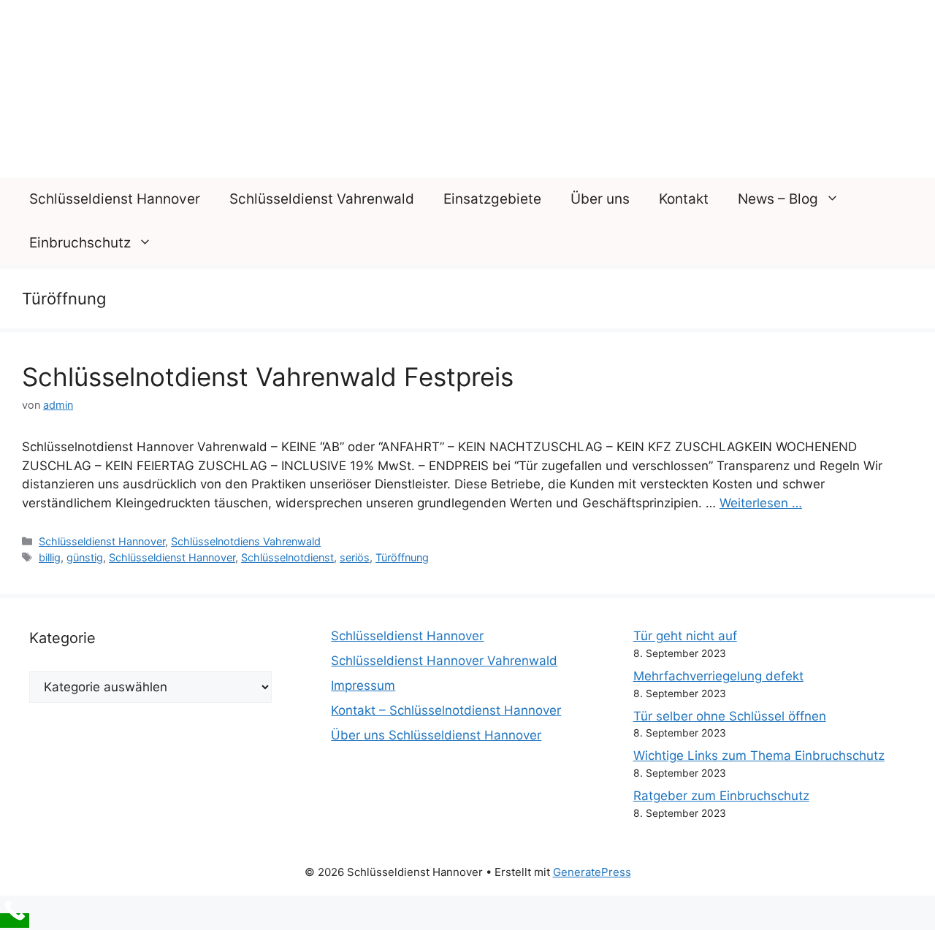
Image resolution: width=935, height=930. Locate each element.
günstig (84, 557)
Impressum (363, 685)
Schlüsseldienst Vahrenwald (321, 199)
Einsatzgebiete (492, 199)
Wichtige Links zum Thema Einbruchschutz (759, 755)
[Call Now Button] (14, 920)
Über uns (600, 199)
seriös (355, 557)
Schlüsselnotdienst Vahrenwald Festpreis (268, 376)
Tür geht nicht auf (685, 636)
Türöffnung (402, 557)
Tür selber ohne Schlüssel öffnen (729, 716)
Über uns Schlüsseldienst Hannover (436, 735)
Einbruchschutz (80, 242)
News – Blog (778, 199)
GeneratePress (592, 872)
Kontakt (684, 199)
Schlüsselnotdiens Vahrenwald (246, 541)
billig (50, 557)
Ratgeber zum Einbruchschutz (721, 795)
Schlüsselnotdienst (287, 557)
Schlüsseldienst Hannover (114, 199)
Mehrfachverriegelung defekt (718, 676)
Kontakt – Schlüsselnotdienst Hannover (446, 710)
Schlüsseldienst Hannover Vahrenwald (444, 660)
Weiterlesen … (761, 503)
